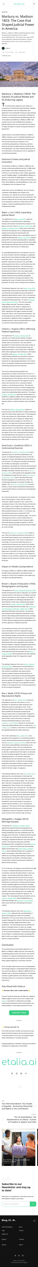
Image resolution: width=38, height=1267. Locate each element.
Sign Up (4, 1245)
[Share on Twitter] (12, 1073)
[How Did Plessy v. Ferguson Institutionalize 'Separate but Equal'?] (18, 1147)
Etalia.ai (4, 1001)
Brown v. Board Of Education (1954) (25, 590)
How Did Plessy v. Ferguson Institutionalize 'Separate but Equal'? (17, 1160)
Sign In (21, 1245)
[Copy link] (25, 1073)
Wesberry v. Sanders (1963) (10, 228)
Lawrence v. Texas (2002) (10, 723)
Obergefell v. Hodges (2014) (20, 826)
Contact (21, 1230)
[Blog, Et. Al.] (19, 4)
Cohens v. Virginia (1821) (21, 336)
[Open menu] (3, 3)
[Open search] (34, 3)
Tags (3, 1230)
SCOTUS (4, 12)
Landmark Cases (6, 55)
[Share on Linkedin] (21, 1073)
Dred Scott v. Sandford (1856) (21, 452)
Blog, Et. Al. (9, 1220)
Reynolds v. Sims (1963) (25, 226)
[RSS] (23, 1255)
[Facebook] (19, 1255)
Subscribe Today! (19, 1013)
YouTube (21, 1239)
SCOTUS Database (7, 1227)
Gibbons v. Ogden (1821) (19, 354)
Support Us (5, 1234)
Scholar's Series (7, 1163)
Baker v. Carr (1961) (20, 219)
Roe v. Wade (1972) (20, 700)
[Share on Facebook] (16, 1073)
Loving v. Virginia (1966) (18, 604)
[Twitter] (15, 1255)
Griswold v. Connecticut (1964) (16, 742)
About (20, 1227)
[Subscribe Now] (33, 1204)
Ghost (25, 1262)
